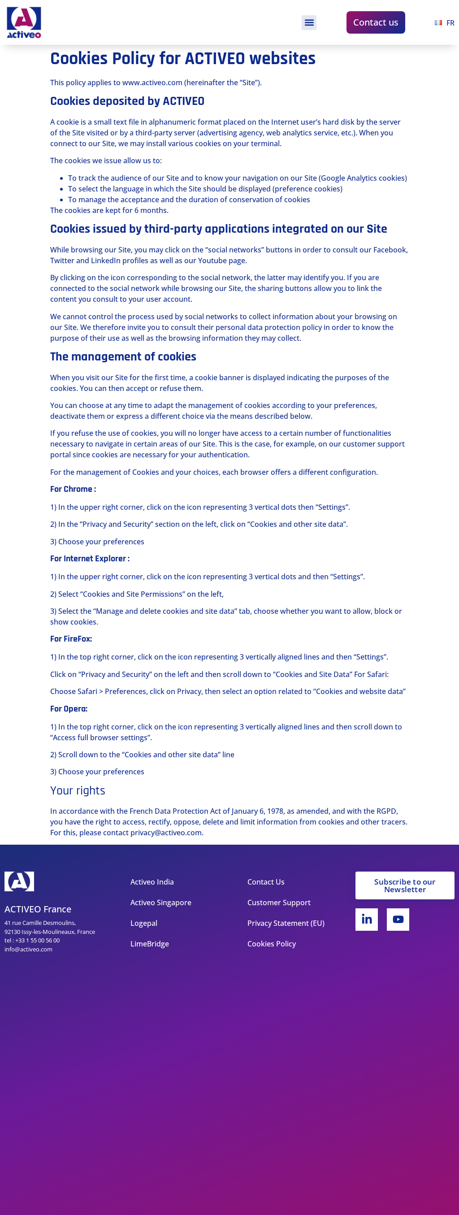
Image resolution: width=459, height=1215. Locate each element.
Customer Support (279, 902)
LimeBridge (149, 944)
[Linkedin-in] (366, 919)
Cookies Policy (271, 944)
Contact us (375, 22)
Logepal (143, 923)
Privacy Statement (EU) (286, 923)
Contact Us (266, 882)
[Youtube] (398, 919)
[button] (309, 22)
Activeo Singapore (160, 902)
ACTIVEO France (37, 909)
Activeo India (152, 882)
